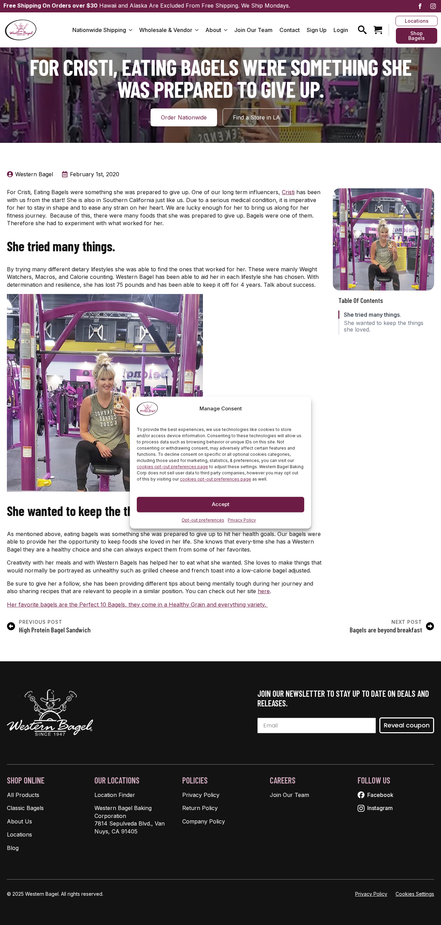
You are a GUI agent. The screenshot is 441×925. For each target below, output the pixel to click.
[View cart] (377, 29)
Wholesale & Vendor (165, 30)
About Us (19, 821)
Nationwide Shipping (99, 30)
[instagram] (433, 6)
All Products (23, 794)
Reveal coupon (407, 725)
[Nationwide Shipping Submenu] (131, 30)
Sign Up (317, 30)
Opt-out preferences (203, 520)
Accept (220, 504)
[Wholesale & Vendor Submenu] (197, 30)
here (264, 591)
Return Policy (200, 808)
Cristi (288, 192)
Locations (19, 834)
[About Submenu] (226, 30)
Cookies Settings (415, 894)
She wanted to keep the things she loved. (383, 326)
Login (341, 30)
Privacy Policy (242, 520)
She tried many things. (372, 315)
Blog (13, 847)
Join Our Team (253, 30)
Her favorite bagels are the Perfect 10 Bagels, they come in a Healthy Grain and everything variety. (137, 604)
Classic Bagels (25, 808)
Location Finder (114, 794)
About (213, 30)
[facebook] (420, 6)
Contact (289, 30)
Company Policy (203, 821)
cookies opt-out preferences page (172, 466)
